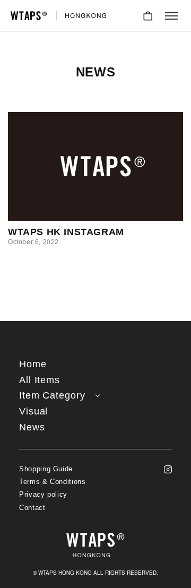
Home (33, 364)
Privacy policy (43, 494)
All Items (39, 380)
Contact (32, 508)
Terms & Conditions (52, 482)
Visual (33, 412)
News (32, 427)
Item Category (52, 396)
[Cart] (148, 16)
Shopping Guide (46, 469)
